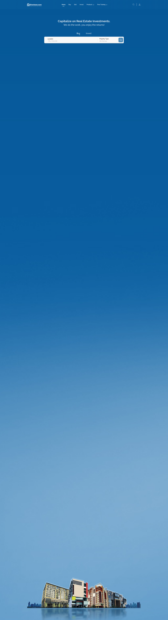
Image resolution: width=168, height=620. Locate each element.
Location (50, 39)
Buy (70, 4)
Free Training (101, 4)
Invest (82, 4)
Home (63, 4)
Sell (75, 4)
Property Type (104, 39)
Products (89, 4)
